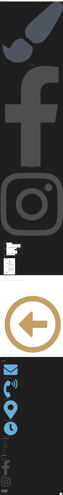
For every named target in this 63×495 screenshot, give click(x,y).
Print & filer (10, 270)
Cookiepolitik (4, 491)
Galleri (9, 260)
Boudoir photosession (9, 262)
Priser (6, 266)
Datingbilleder (11, 265)
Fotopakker (10, 267)
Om (5, 273)
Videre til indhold (4, 0)
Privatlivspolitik (5, 490)
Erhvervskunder (11, 269)
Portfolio (6, 259)
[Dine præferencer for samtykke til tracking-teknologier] (61, 494)
